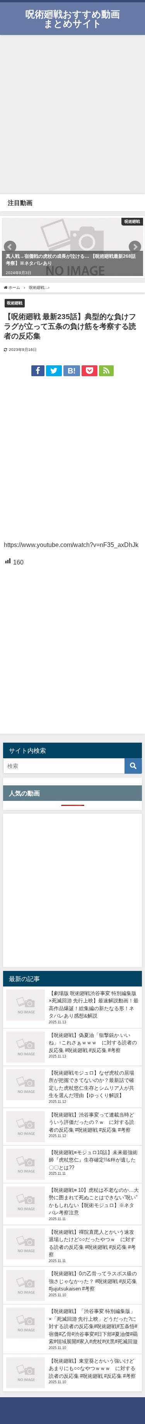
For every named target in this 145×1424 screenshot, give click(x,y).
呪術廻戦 (14, 303)
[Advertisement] (72, 113)
